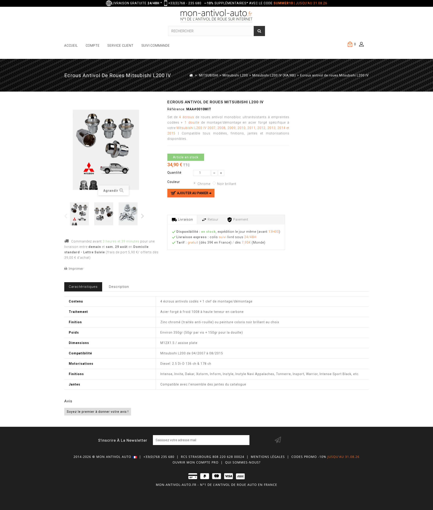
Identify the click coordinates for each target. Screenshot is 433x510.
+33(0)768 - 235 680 (184, 3)
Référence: (176, 109)
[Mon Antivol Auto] (217, 16)
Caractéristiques (83, 287)
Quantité (174, 172)
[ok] (277, 440)
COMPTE (93, 45)
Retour (213, 219)
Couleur (174, 182)
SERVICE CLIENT (120, 45)
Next (143, 216)
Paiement (240, 219)
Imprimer (76, 268)
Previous (66, 216)
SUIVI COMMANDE (155, 45)
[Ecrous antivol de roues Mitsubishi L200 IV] (81, 213)
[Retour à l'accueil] (191, 75)
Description (119, 287)
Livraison (185, 219)
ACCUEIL (71, 45)
